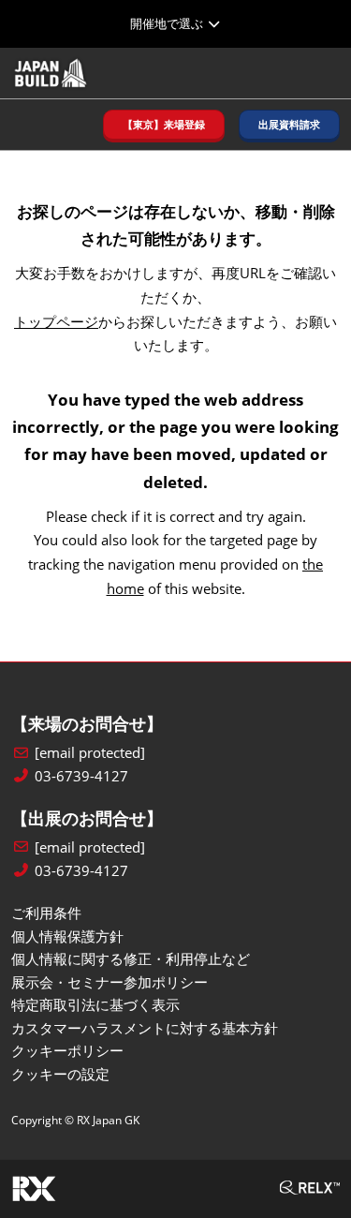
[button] (164, 125)
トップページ (56, 321)
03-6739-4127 (81, 776)
